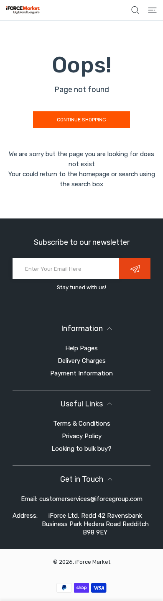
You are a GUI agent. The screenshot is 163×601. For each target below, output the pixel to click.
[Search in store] (135, 10)
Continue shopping (81, 120)
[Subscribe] (134, 268)
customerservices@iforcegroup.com (91, 499)
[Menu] (152, 10)
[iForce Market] (23, 10)
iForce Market (92, 562)
